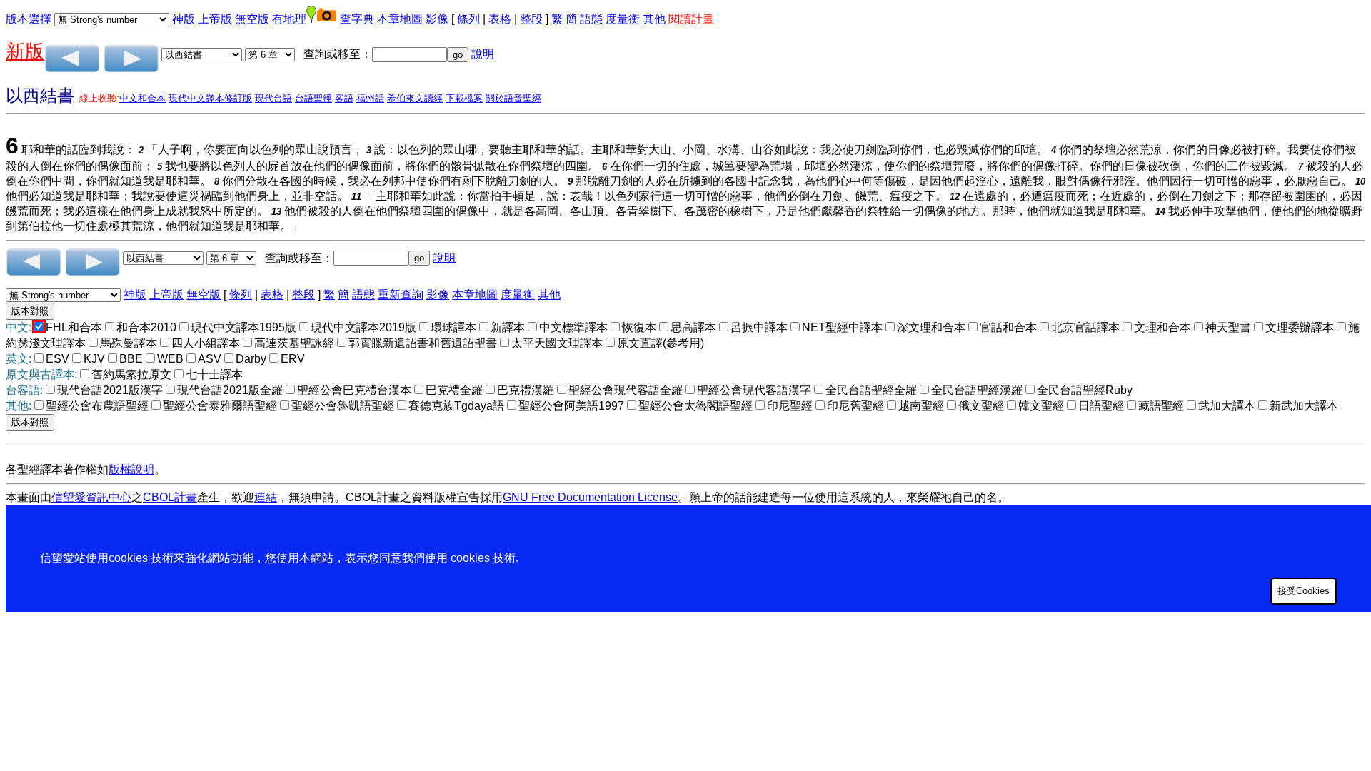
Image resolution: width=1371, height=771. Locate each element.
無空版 (252, 19)
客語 (344, 98)
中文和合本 (142, 98)
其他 (654, 19)
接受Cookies (1303, 590)
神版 (183, 19)
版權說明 (131, 469)
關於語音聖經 (513, 98)
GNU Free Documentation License (590, 497)
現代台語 (273, 98)
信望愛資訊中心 (91, 497)
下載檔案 (464, 98)
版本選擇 (28, 19)
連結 (265, 497)
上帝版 (215, 19)
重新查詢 (400, 294)
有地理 (289, 19)
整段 (531, 19)
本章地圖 (400, 19)
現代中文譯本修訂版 (210, 98)
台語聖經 (313, 98)
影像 (437, 19)
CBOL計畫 (170, 497)
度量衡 (623, 19)
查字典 (357, 19)
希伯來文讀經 (415, 98)
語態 (591, 19)
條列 (468, 19)
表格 (499, 19)
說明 (482, 54)
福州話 (370, 98)
